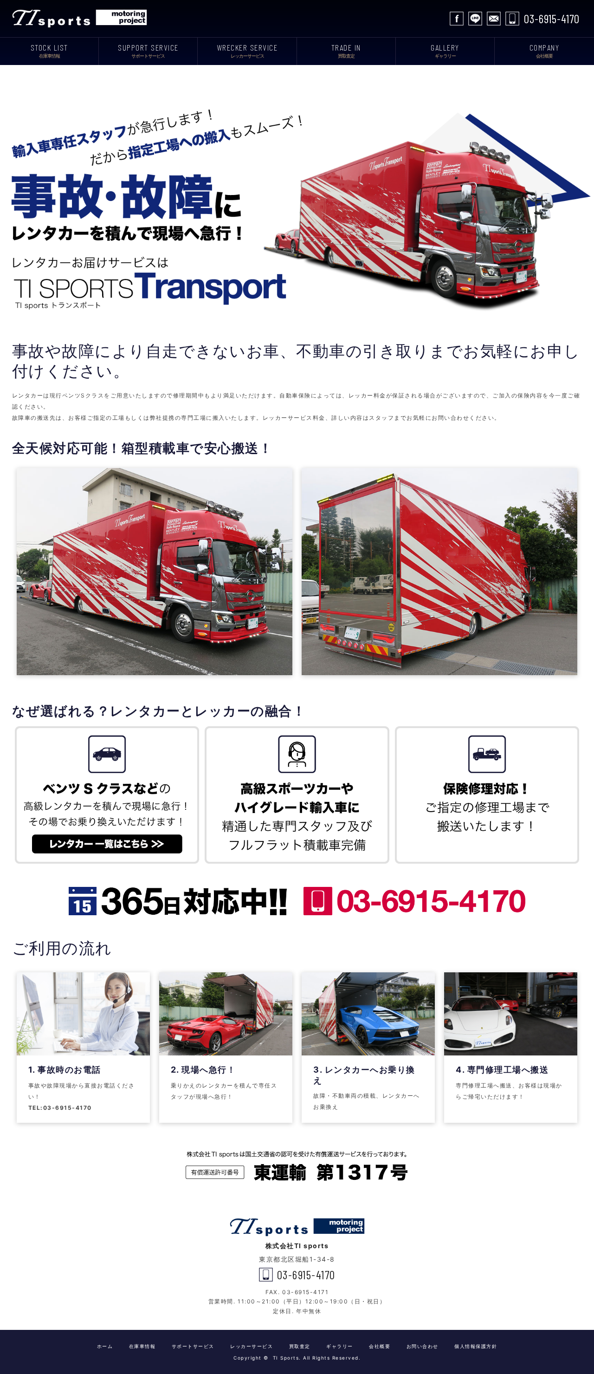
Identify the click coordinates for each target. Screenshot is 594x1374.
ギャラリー (339, 1346)
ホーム (105, 1346)
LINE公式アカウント (475, 19)
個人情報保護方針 (475, 1346)
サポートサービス (193, 1346)
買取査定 (299, 1346)
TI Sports (81, 18)
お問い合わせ (494, 19)
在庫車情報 (142, 1346)
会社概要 (379, 1346)
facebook (457, 19)
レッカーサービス (251, 1346)
